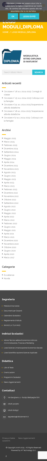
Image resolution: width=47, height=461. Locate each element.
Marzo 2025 (9, 142)
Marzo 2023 (9, 186)
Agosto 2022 (10, 206)
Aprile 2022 (9, 217)
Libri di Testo (8, 368)
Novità (7, 278)
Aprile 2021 (9, 234)
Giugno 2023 (10, 176)
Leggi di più (29, 16)
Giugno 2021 (9, 227)
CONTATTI (6, 441)
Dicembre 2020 (11, 240)
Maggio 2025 (10, 138)
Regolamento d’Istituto (12, 320)
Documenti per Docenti (13, 311)
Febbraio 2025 (10, 145)
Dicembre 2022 (11, 193)
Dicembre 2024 (11, 148)
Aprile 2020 (9, 254)
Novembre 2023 (11, 169)
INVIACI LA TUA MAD (12, 325)
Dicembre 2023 (11, 165)
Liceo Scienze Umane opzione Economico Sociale (23, 348)
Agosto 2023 (10, 172)
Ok (12, 16)
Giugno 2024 (10, 155)
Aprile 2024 (9, 162)
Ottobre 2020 (10, 247)
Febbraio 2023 (10, 189)
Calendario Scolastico (12, 316)
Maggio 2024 (10, 159)
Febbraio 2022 (10, 223)
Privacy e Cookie (8, 438)
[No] (43, 11)
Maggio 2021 (10, 230)
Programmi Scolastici (12, 377)
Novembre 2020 (11, 244)
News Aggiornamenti (12, 382)
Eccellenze (9, 275)
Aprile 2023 (9, 182)
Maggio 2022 (10, 213)
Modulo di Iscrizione (11, 306)
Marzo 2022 (9, 220)
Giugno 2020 (10, 251)
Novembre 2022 (11, 196)
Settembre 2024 (11, 152)
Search (38, 72)
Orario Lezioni (9, 372)
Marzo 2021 (9, 237)
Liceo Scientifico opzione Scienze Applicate (20, 353)
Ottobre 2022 (10, 199)
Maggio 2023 (10, 179)
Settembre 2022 (11, 203)
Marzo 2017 (9, 257)
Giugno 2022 (10, 210)
